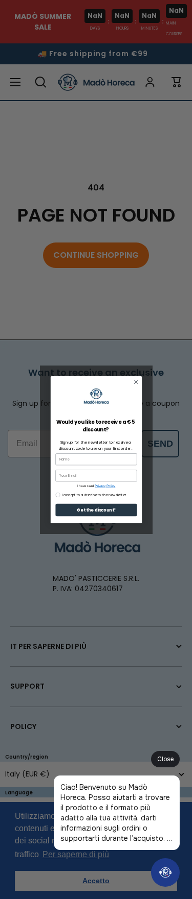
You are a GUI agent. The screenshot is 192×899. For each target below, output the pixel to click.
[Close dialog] (136, 382)
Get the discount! (96, 510)
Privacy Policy (105, 485)
